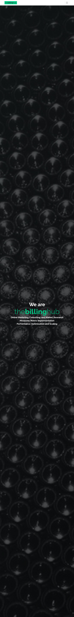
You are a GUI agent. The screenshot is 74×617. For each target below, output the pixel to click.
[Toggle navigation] (66, 3)
